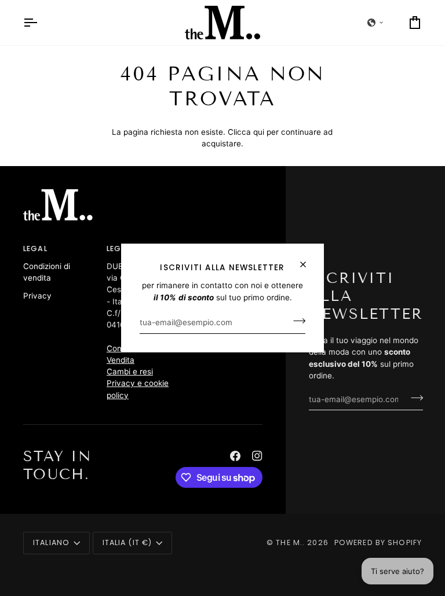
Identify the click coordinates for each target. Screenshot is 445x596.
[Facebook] (235, 456)
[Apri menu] (40, 22)
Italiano (51, 542)
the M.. (290, 542)
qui (258, 132)
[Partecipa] (295, 321)
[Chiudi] (308, 259)
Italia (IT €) (127, 542)
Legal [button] (35, 248)
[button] (375, 22)
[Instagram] (257, 456)
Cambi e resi (130, 371)
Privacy (37, 295)
